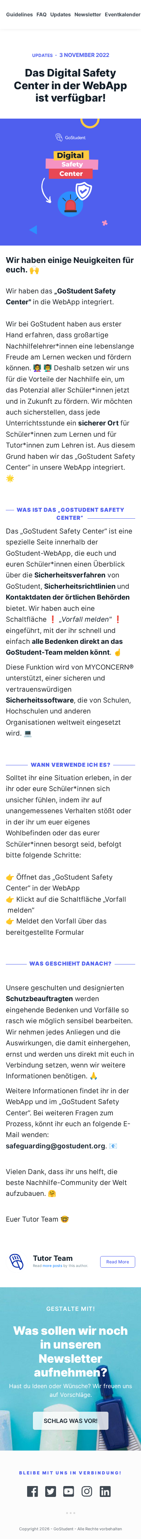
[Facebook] (33, 1491)
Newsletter (87, 14)
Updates (60, 14)
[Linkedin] (107, 1491)
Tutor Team (53, 1258)
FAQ (42, 14)
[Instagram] (87, 1491)
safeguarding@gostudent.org (55, 1146)
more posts (52, 1265)
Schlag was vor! (71, 1420)
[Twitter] (51, 1491)
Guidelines (19, 14)
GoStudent (63, 1528)
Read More (117, 1261)
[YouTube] (69, 1491)
